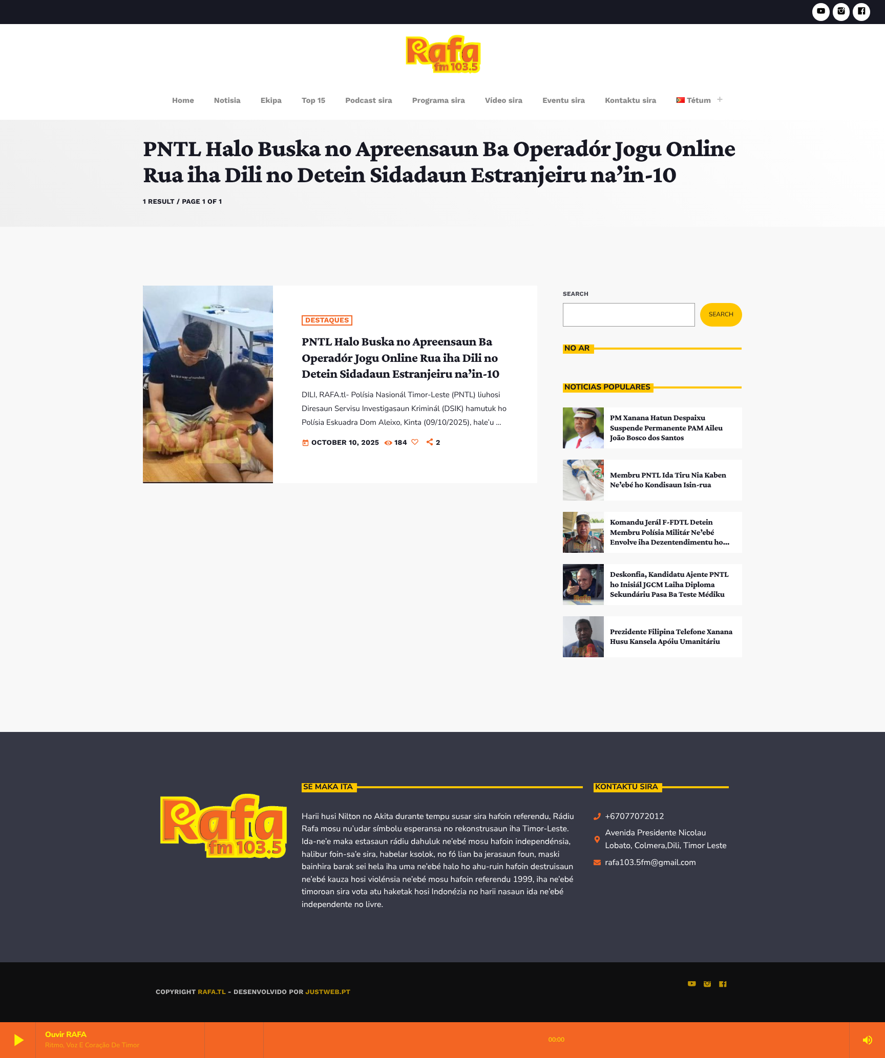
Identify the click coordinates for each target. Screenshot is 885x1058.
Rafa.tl (211, 992)
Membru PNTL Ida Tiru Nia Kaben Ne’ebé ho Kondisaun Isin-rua (668, 480)
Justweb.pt (327, 992)
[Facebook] (861, 12)
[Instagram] (841, 12)
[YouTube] (821, 12)
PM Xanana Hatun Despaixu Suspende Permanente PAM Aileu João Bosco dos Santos (666, 428)
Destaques (327, 320)
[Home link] (443, 53)
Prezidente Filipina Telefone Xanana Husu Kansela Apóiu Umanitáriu (671, 637)
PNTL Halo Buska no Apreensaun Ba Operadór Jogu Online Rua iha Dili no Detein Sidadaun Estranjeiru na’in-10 (400, 358)
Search (575, 293)
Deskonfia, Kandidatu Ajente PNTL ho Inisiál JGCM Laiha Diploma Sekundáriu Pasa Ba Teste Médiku (669, 584)
